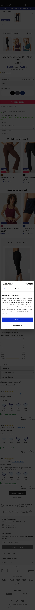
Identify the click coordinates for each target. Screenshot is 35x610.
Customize (16, 325)
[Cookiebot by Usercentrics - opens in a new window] (25, 284)
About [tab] (29, 289)
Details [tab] (17, 289)
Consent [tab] (6, 289)
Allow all (17, 319)
